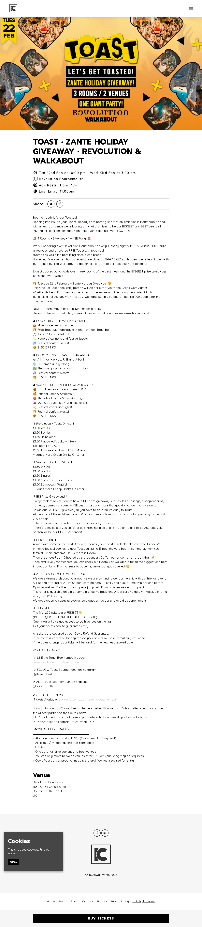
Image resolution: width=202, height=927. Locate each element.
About (75, 901)
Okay (13, 862)
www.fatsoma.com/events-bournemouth (89, 699)
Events (62, 901)
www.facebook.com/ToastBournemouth (61, 662)
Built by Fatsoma (144, 901)
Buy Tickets (101, 918)
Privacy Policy (119, 901)
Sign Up (102, 901)
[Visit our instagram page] (104, 833)
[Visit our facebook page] (59, 204)
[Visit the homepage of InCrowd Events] (13, 8)
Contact (87, 901)
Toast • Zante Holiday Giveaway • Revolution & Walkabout (87, 151)
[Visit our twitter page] (50, 204)
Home (51, 901)
